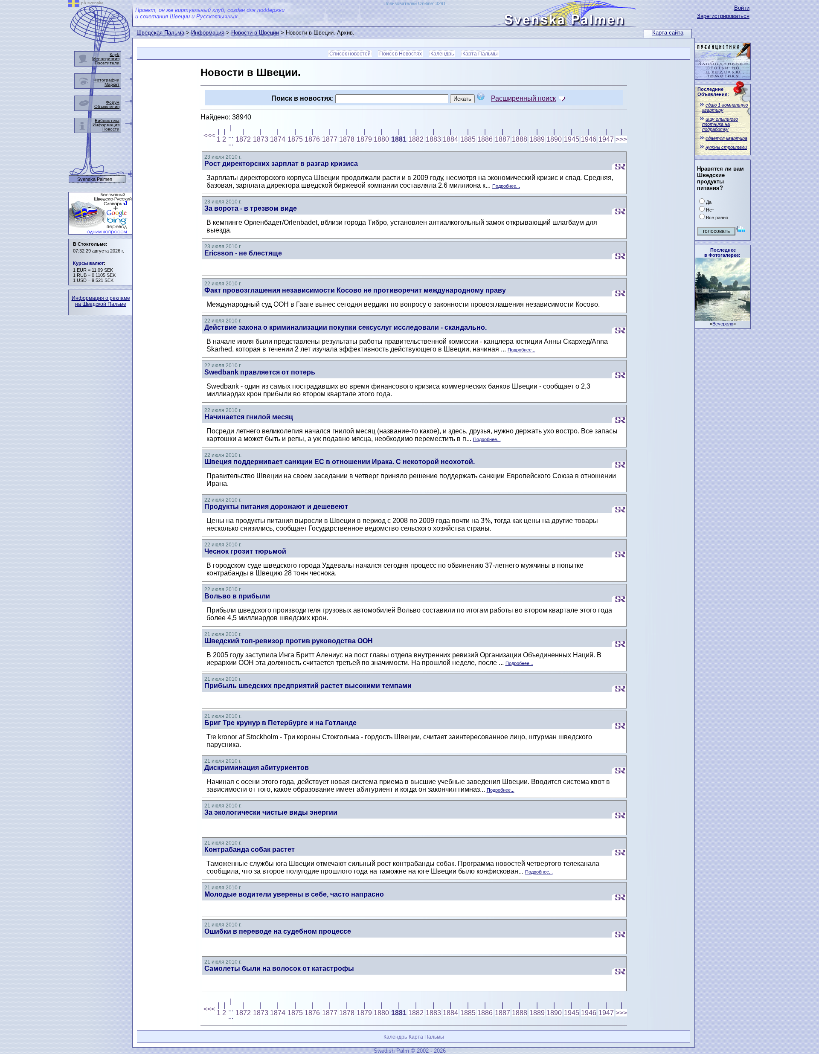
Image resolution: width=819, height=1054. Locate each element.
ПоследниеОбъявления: (713, 92)
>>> (621, 139)
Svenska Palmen (94, 179)
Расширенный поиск (523, 98)
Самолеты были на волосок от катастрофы (279, 968)
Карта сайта (667, 32)
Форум (112, 102)
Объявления (106, 106)
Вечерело (722, 323)
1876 (312, 139)
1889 (537, 139)
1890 (554, 139)
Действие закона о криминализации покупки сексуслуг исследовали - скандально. (345, 327)
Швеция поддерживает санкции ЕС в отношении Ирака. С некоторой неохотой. (339, 461)
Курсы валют (88, 263)
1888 (519, 139)
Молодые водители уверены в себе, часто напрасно (294, 894)
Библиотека (107, 120)
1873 (260, 139)
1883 (433, 139)
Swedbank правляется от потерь (259, 372)
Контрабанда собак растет (249, 849)
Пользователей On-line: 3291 (414, 3)
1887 (502, 139)
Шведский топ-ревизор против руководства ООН (288, 641)
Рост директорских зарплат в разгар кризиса (281, 163)
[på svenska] (73, 5)
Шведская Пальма (160, 32)
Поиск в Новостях (400, 54)
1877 (329, 139)
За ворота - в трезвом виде (250, 208)
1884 (450, 139)
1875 (295, 139)
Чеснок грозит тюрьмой (245, 551)
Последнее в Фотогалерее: (722, 252)
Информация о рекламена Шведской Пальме (101, 301)
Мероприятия (105, 58)
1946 (588, 139)
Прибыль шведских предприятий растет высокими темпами (308, 685)
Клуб (114, 54)
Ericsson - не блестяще (243, 253)
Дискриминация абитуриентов (256, 767)
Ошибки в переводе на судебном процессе (277, 931)
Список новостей (350, 54)
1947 (606, 139)
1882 (416, 139)
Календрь (442, 54)
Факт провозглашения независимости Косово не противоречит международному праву (355, 290)
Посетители (107, 63)
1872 (243, 139)
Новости (110, 129)
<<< (209, 135)
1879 (364, 139)
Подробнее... (506, 186)
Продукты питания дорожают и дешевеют (276, 506)
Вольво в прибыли (237, 596)
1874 (277, 139)
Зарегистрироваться (723, 16)
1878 (346, 139)
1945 (571, 139)
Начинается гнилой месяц (248, 417)
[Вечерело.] (722, 318)
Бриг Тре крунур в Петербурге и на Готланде (280, 722)
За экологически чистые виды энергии (270, 812)
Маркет (112, 84)
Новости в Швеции (255, 32)
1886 (485, 139)
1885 (468, 139)
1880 (381, 139)
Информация (207, 32)
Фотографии (106, 80)
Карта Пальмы (480, 54)
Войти (741, 8)
